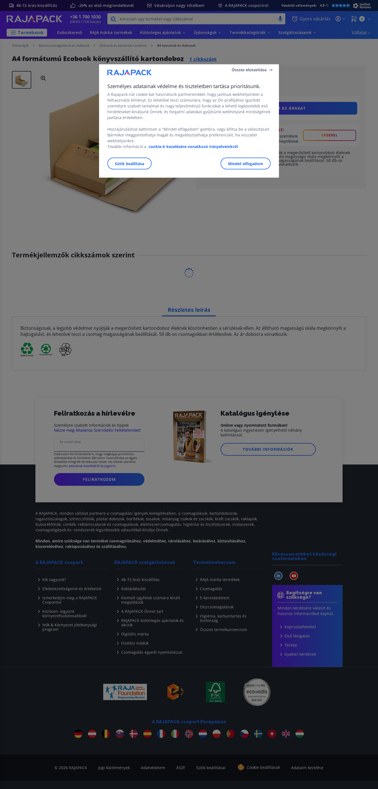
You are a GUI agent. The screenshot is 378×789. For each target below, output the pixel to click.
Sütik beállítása (129, 163)
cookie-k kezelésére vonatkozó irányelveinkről (193, 146)
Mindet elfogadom (245, 163)
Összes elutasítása (249, 69)
